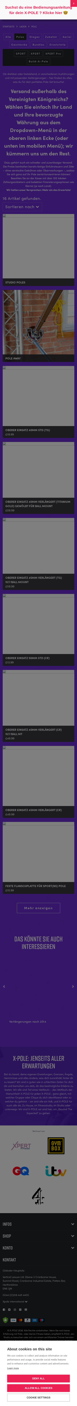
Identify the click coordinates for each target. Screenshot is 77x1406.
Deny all (38, 1378)
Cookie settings (38, 1397)
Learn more (13, 1368)
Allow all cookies (38, 1388)
